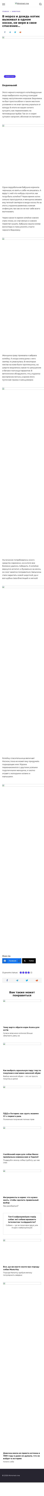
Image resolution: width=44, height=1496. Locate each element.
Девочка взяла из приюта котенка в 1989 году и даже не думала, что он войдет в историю (21, 1456)
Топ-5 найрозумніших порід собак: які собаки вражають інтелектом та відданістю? (22, 1219)
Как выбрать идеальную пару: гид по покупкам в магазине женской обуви (22, 1071)
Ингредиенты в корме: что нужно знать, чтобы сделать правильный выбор (20, 1200)
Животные (10, 76)
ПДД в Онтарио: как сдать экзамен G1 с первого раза (21, 1114)
